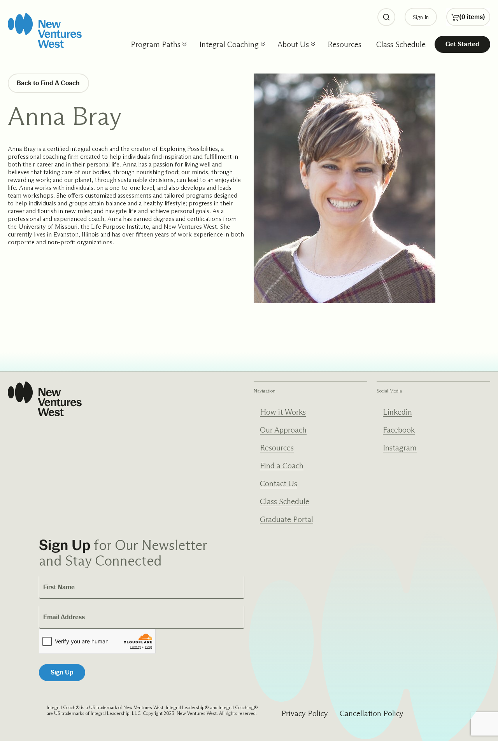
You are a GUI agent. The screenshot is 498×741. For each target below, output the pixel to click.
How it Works (283, 412)
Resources (344, 44)
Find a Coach (281, 465)
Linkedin (397, 412)
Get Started (462, 44)
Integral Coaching (229, 44)
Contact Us (278, 483)
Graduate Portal (286, 519)
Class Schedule (401, 44)
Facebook (399, 429)
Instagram (400, 447)
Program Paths (156, 44)
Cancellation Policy (371, 713)
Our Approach (283, 429)
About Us (293, 44)
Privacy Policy (304, 713)
